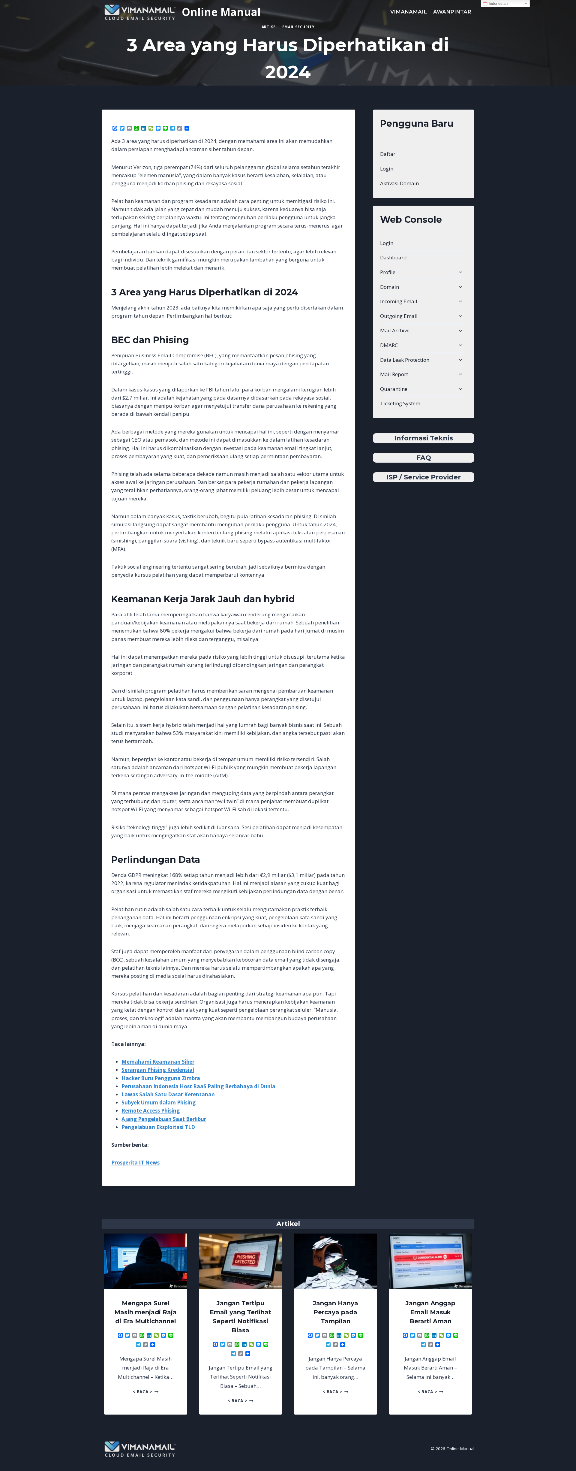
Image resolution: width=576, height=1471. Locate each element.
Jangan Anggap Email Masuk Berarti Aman (430, 1312)
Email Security (298, 26)
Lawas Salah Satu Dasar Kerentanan (168, 1094)
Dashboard (393, 257)
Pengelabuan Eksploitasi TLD (158, 1127)
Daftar (387, 153)
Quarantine (393, 388)
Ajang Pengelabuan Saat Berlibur (164, 1119)
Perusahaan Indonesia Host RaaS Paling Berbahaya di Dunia (198, 1086)
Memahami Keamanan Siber (158, 1061)
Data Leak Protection (404, 359)
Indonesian (498, 3)
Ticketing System (400, 403)
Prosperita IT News (135, 1162)
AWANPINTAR (452, 12)
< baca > (145, 1391)
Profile (387, 272)
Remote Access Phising (151, 1110)
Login (386, 168)
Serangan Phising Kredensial (158, 1069)
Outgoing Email (399, 316)
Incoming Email (398, 301)
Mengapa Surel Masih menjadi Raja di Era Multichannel (145, 1312)
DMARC (389, 345)
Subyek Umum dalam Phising (159, 1102)
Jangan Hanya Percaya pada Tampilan (335, 1312)
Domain (389, 286)
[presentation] (145, 1261)
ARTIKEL (270, 26)
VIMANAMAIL (408, 12)
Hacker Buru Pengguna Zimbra (161, 1078)
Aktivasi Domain (399, 183)
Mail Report (394, 374)
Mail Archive (395, 330)
